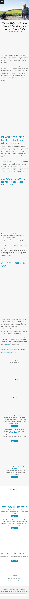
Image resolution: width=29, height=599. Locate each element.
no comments (14, 358)
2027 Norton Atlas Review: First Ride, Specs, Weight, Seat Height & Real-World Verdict (14, 431)
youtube (15, 575)
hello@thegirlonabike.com (14, 581)
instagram (15, 574)
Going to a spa (4, 319)
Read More (14, 426)
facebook (7, 574)
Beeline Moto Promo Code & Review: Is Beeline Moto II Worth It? (14, 416)
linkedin (22, 574)
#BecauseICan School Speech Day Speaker (14, 467)
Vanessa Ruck (15, 362)
